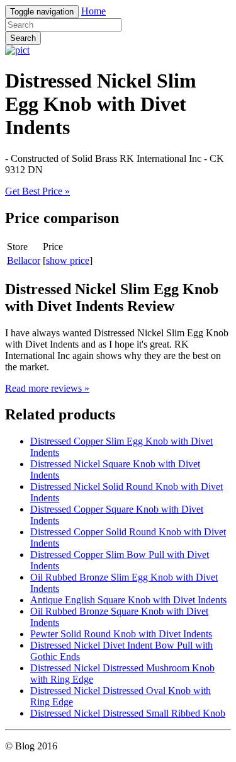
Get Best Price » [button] (37, 191)
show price (67, 260)
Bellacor (23, 260)
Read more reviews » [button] (47, 388)
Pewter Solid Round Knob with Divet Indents (121, 633)
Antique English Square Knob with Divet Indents (128, 599)
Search (23, 38)
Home (93, 11)
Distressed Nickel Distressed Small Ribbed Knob (127, 713)
